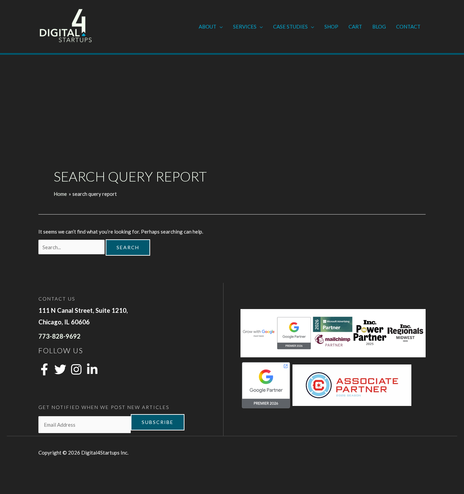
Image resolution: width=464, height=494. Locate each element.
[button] (219, 26)
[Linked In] (92, 369)
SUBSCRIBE (158, 422)
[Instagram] (76, 369)
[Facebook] (44, 369)
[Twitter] (60, 369)
